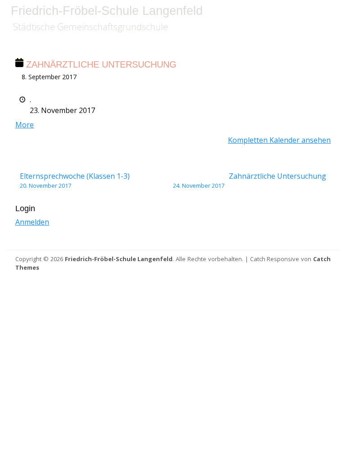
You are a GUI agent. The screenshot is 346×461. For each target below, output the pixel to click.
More (24, 125)
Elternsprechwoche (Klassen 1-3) (75, 180)
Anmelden (32, 222)
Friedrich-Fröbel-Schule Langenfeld (107, 11)
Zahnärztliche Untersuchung (249, 180)
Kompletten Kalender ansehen (279, 140)
